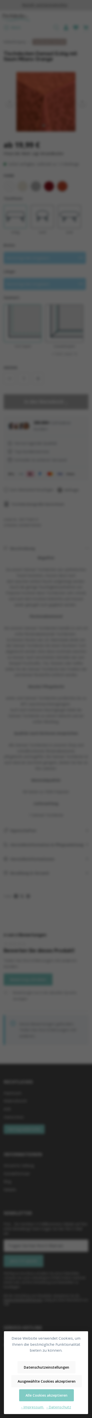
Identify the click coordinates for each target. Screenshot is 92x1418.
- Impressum (32, 1406)
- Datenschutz (58, 1406)
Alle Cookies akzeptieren (46, 1395)
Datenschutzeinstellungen (46, 1367)
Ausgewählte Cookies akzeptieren (47, 1381)
